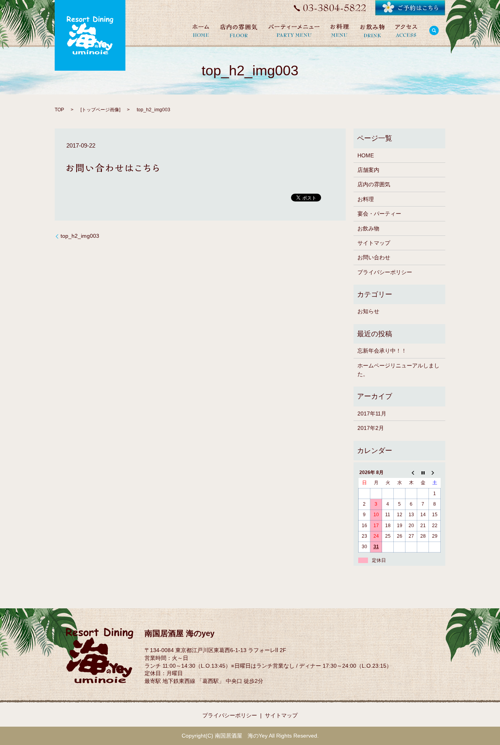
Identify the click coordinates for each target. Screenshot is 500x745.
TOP (59, 109)
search (434, 30)
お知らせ (368, 311)
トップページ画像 (100, 109)
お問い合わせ (373, 257)
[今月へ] (423, 472)
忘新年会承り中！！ (382, 351)
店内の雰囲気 (373, 184)
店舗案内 (368, 170)
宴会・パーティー (379, 213)
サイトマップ (373, 243)
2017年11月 (371, 413)
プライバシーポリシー (384, 272)
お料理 (365, 199)
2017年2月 (370, 428)
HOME (365, 155)
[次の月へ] (435, 472)
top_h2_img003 (80, 236)
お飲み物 (368, 228)
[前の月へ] (411, 472)
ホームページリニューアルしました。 (398, 369)
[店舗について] (406, 30)
